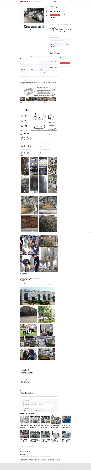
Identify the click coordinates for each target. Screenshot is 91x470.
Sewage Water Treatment (58, 459)
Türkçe (59, 465)
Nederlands (47, 465)
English (29, 465)
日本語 (53, 465)
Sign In (51, 53)
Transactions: (61, 46)
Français (36, 465)
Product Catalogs (30, 446)
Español (31, 465)
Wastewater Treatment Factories (50, 459)
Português (34, 465)
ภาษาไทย (57, 465)
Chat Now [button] (66, 14)
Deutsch (44, 465)
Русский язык (39, 465)
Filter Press (21, 449)
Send (25, 410)
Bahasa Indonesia (65, 465)
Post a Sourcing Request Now (39, 410)
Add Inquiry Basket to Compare (34, 29)
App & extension (62, 3)
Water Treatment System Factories (42, 459)
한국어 (51, 465)
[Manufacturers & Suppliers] (24, 1)
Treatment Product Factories (23, 459)
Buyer (54, 3)
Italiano (42, 465)
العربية (49, 465)
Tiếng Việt (62, 465)
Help (58, 3)
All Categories (22, 3)
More (20, 462)
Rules (70, 3)
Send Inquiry (55, 14)
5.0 (62, 57)
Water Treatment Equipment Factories (32, 459)
